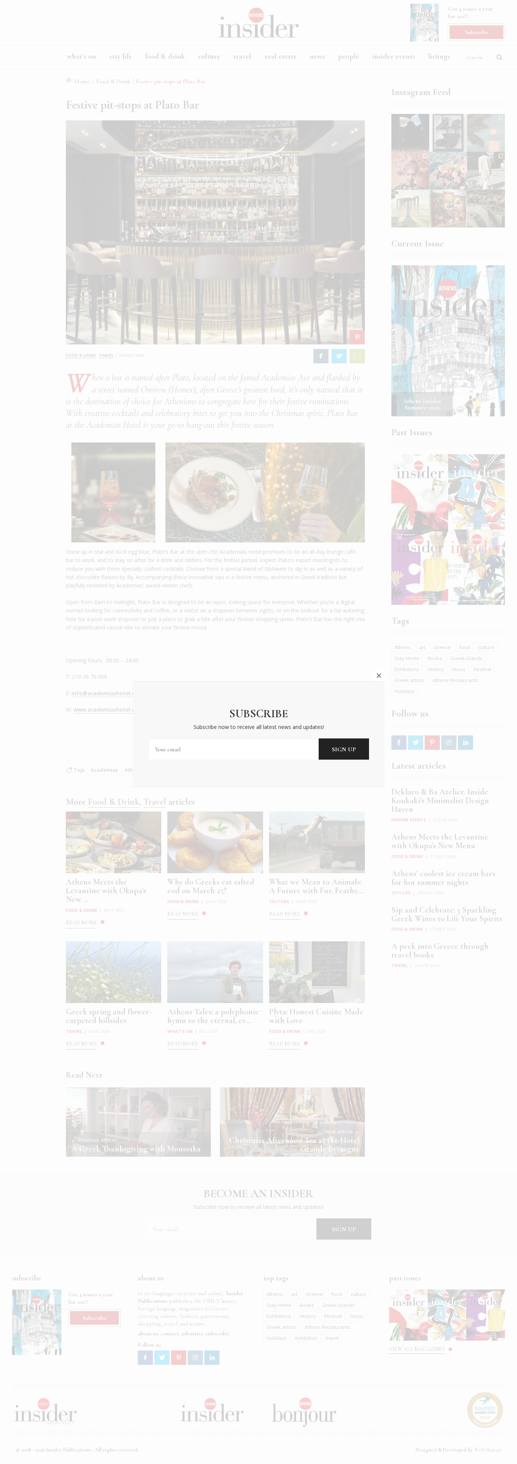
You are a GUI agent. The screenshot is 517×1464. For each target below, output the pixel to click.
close (379, 675)
